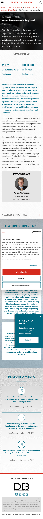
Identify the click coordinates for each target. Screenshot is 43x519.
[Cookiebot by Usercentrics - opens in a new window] (32, 232)
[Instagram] (19, 494)
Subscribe (28, 340)
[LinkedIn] (23, 494)
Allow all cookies (21, 272)
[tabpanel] (21, 145)
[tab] (6, 64)
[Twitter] (26, 494)
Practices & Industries (15, 7)
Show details (32, 265)
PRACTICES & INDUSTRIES (14, 214)
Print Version (7, 24)
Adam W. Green (22, 193)
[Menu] (2, 2)
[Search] (40, 2)
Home (3, 7)
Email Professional (22, 199)
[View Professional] (21, 184)
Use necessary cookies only (21, 285)
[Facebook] (16, 494)
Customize (20, 278)
